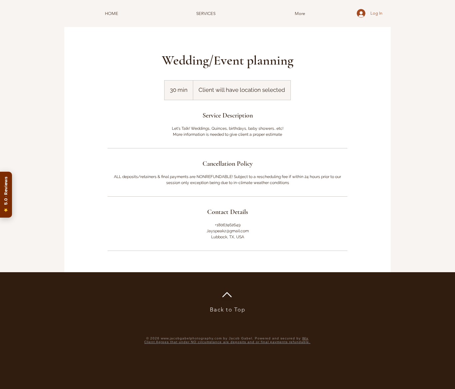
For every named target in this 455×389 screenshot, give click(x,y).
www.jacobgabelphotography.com (191, 338)
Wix (305, 338)
